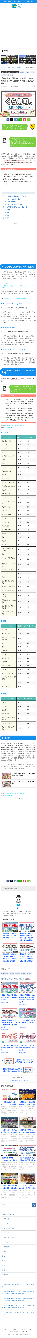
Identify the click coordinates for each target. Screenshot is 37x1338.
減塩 (17, 72)
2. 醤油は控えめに (11, 201)
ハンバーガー (6, 1233)
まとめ (6, 218)
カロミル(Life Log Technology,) (14, 425)
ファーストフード (7, 1242)
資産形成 (5, 1274)
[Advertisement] (18, 28)
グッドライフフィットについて (11, 1329)
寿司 (13, 72)
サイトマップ (23, 1331)
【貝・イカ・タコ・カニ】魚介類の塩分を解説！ (16, 298)
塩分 (28, 72)
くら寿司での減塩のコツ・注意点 (14, 196)
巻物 (8, 215)
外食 (9, 72)
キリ (19, 908)
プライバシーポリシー (28, 1329)
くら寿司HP (9, 427)
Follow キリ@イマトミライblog (18, 1080)
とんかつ (5, 1223)
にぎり (8, 210)
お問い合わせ (14, 1331)
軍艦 (8, 212)
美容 (3, 1270)
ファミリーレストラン (9, 1237)
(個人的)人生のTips (8, 1214)
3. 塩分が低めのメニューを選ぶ (15, 204)
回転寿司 (10, 75)
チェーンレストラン (8, 1228)
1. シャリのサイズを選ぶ (13, 199)
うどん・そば (6, 1219)
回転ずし (4, 72)
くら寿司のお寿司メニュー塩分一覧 (15, 207)
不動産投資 (5, 1247)
